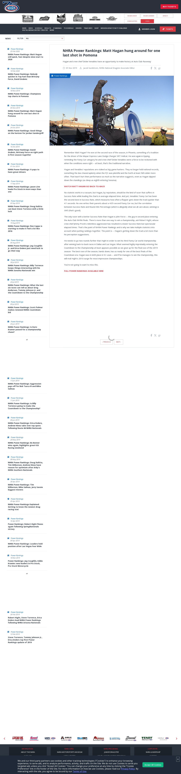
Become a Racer (132, 16)
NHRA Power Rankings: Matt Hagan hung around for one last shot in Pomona (25, 113)
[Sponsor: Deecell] (114, 739)
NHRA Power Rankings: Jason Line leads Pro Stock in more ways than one (24, 189)
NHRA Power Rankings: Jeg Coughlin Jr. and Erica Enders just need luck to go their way (25, 248)
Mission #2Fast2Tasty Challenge (114, 28)
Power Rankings (17, 49)
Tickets (169, 29)
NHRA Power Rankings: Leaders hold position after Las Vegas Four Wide (25, 544)
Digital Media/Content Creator (35, 30)
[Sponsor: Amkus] (50, 739)
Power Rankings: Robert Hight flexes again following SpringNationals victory (25, 526)
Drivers (79, 28)
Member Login (148, 29)
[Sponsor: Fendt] (130, 739)
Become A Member (148, 16)
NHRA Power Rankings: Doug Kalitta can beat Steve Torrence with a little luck (25, 209)
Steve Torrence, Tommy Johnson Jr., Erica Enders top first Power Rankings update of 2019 (25, 640)
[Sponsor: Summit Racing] (17, 739)
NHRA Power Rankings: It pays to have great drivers (23, 170)
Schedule (38, 28)
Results (48, 28)
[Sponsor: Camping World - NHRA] (33, 739)
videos (147, 21)
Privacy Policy (128, 768)
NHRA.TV (165, 16)
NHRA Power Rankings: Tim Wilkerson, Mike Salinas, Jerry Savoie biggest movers (25, 487)
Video (30, 28)
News (24, 28)
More (52, 30)
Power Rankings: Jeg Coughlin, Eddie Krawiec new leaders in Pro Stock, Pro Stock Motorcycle (25, 563)
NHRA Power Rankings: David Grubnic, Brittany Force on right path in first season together (25, 152)
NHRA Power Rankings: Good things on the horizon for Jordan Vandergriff (25, 131)
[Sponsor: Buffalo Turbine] (82, 739)
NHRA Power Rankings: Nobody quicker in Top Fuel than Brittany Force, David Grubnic (23, 76)
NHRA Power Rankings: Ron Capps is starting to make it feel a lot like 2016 (25, 228)
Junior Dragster (111, 752)
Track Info (88, 28)
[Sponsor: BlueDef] (66, 739)
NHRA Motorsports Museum (69, 752)
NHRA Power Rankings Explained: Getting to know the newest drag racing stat (24, 507)
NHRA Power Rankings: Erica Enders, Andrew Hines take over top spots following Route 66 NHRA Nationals (25, 425)
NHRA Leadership (153, 752)
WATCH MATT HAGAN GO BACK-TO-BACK (84, 186)
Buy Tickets (169, 7)
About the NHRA (28, 752)
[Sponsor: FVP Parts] (163, 739)
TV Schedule (69, 28)
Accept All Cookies (153, 765)
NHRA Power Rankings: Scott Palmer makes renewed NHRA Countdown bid (25, 310)
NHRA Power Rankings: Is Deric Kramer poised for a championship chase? (24, 329)
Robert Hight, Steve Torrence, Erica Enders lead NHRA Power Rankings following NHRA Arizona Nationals (25, 620)
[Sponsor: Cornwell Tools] (98, 739)
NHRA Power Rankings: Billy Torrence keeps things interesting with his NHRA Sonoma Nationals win (25, 268)
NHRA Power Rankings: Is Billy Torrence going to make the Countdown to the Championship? (24, 406)
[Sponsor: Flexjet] (147, 739)
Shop (96, 28)
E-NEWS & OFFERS (132, 21)
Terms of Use (79, 771)
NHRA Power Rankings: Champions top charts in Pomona (24, 95)
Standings (57, 28)
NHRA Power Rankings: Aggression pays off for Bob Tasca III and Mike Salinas (24, 386)
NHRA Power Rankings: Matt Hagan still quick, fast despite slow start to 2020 (25, 57)
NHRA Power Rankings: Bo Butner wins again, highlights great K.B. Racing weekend (24, 445)
